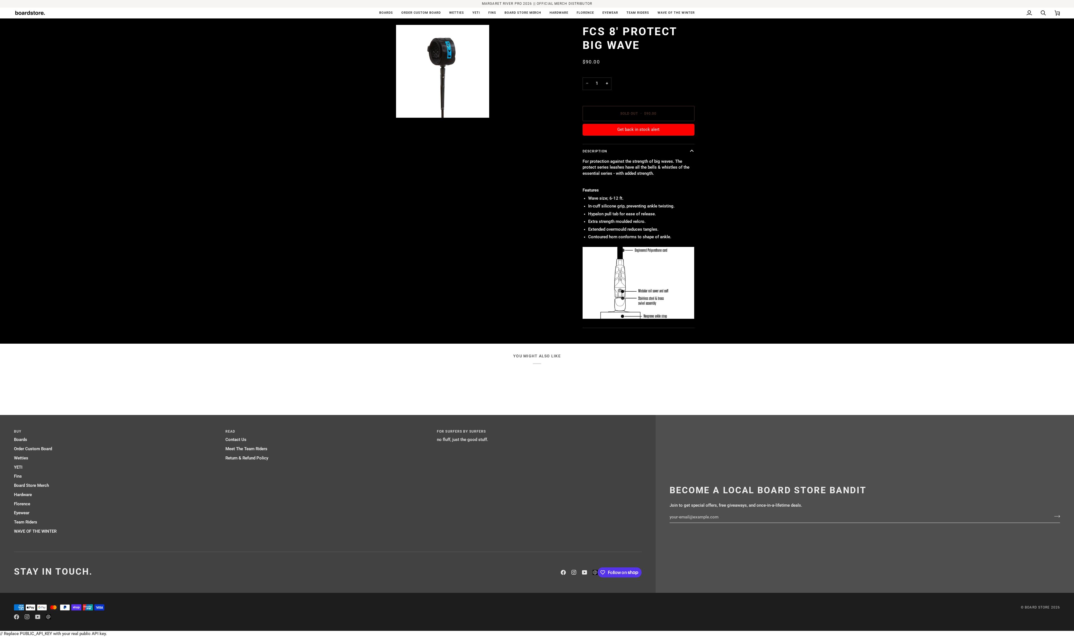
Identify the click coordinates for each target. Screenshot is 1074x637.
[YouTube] (584, 572)
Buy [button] (17, 431)
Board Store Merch (31, 485)
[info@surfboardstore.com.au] (595, 572)
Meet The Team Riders (246, 449)
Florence (22, 504)
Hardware (23, 494)
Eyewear (21, 513)
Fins (18, 476)
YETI (18, 467)
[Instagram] (573, 572)
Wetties (21, 458)
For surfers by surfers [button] (461, 431)
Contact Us (235, 439)
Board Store (1037, 607)
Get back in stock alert (638, 129)
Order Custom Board (33, 449)
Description (595, 151)
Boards (20, 439)
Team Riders (25, 522)
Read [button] (230, 431)
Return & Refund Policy (246, 458)
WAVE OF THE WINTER (35, 531)
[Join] (1055, 516)
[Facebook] (563, 572)
